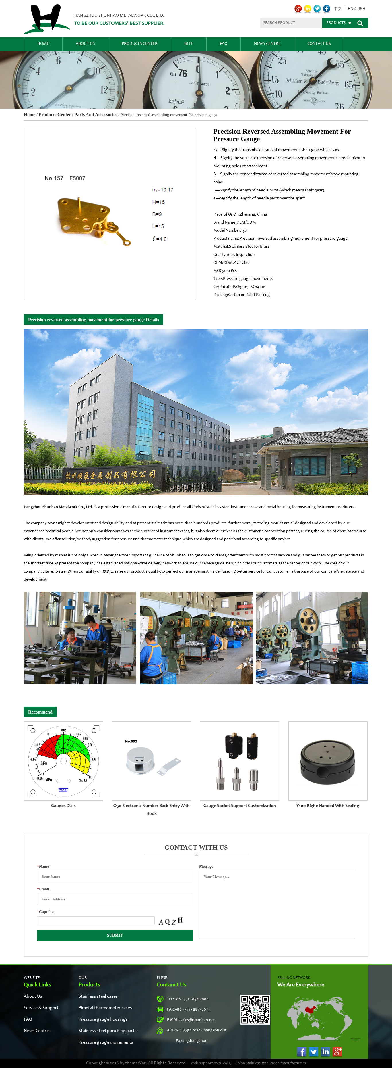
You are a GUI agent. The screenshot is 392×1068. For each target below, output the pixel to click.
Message (206, 866)
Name (43, 866)
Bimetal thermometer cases (105, 1008)
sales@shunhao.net (198, 1020)
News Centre (267, 44)
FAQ (223, 44)
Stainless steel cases (98, 996)
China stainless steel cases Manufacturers (270, 1063)
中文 (338, 9)
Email (43, 889)
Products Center (140, 44)
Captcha (45, 912)
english (356, 9)
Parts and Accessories (95, 114)
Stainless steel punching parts (108, 1031)
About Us (85, 44)
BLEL (188, 44)
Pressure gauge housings (103, 1019)
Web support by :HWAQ (211, 1063)
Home (43, 44)
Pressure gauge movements (106, 1042)
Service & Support (41, 1008)
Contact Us (319, 44)
